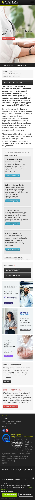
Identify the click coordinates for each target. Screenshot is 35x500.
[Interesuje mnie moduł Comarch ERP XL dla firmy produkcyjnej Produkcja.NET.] (17, 295)
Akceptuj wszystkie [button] (10, 495)
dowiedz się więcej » (10, 406)
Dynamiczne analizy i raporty (13, 257)
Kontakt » (7, 382)
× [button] (33, 478)
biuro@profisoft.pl (14, 421)
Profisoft (6, 71)
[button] (17, 491)
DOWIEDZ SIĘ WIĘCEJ (8, 38)
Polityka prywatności (24, 469)
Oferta (13, 71)
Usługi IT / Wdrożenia (11, 74)
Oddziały (4, 426)
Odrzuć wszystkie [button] (25, 495)
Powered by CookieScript (8, 498)
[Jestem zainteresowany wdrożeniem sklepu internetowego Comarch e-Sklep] (17, 348)
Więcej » (4, 463)
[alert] (17, 488)
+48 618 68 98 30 (11, 424)
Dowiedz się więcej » (13, 175)
